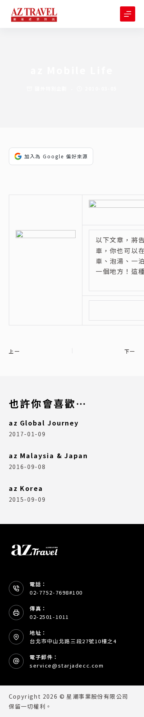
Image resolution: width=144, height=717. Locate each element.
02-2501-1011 (49, 616)
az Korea (26, 488)
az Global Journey (44, 422)
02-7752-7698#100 (56, 592)
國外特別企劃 (51, 88)
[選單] (127, 14)
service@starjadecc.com (67, 665)
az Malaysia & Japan (48, 455)
